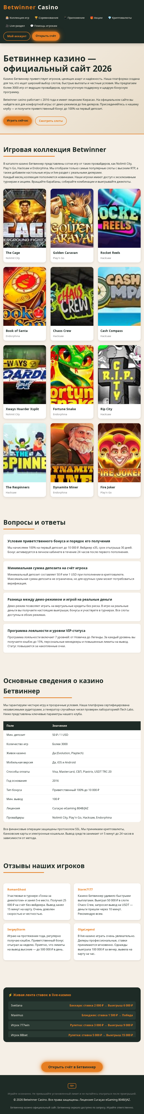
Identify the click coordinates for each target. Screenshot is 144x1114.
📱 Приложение (74, 17)
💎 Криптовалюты (120, 17)
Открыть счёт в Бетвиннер (72, 1067)
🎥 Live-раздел (15, 25)
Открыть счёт (46, 36)
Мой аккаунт (17, 36)
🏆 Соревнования (46, 17)
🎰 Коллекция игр (17, 17)
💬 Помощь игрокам (43, 25)
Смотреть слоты (51, 121)
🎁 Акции (96, 17)
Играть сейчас (17, 120)
